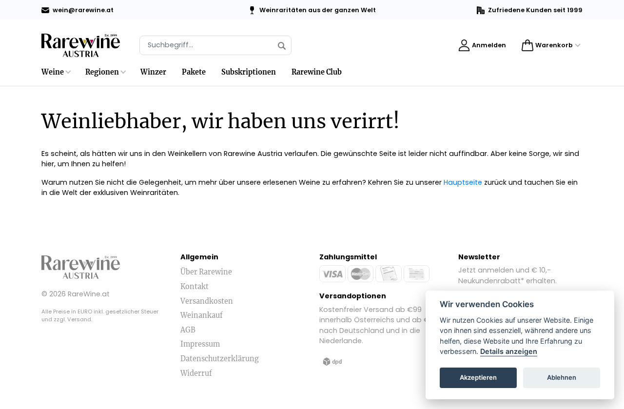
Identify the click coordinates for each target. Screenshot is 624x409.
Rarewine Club (317, 72)
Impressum (200, 344)
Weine (52, 72)
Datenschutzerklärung (219, 358)
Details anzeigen (508, 352)
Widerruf (196, 373)
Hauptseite (463, 182)
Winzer (153, 72)
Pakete (194, 72)
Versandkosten (206, 301)
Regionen (102, 72)
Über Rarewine (206, 272)
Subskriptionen (248, 72)
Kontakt (194, 286)
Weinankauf (201, 315)
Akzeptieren (478, 378)
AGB (187, 330)
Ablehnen (561, 378)
